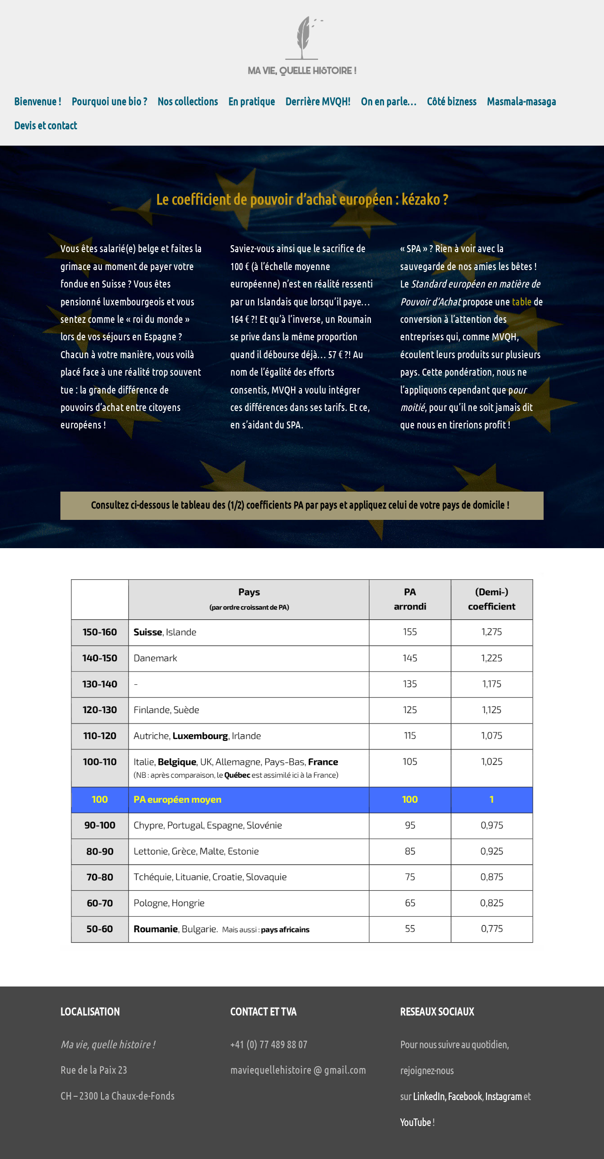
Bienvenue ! (37, 102)
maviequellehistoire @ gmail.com (298, 1069)
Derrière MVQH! (318, 102)
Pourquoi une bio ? (109, 102)
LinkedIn (429, 1095)
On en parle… (389, 102)
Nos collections (188, 102)
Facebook (465, 1095)
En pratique (251, 102)
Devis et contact (45, 127)
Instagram (503, 1095)
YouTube (415, 1121)
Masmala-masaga (521, 102)
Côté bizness (452, 102)
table (522, 301)
